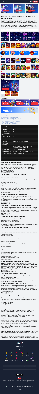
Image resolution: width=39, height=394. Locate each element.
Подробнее (31, 10)
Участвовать (5, 88)
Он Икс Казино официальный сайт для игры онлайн (9, 124)
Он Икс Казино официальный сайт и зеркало (8, 115)
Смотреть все (34, 42)
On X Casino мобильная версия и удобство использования (10, 120)
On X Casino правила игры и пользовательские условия (10, 122)
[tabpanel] (6, 8)
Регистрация (35, 1)
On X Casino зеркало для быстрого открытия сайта (9, 117)
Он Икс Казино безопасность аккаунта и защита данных (10, 121)
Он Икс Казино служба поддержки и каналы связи (9, 123)
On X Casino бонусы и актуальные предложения (9, 119)
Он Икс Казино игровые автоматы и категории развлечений (11, 118)
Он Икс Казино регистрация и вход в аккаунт (8, 116)
